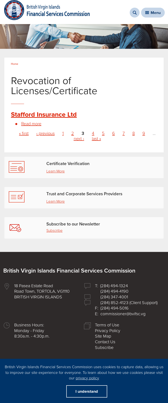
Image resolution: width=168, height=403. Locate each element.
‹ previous (45, 133)
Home (14, 64)
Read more (31, 124)
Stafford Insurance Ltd (44, 115)
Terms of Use (107, 325)
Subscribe (54, 230)
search (135, 13)
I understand (86, 391)
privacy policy (87, 378)
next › (79, 138)
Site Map (103, 336)
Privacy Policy (107, 330)
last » (96, 138)
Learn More (55, 171)
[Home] (47, 10)
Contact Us (105, 342)
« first (24, 133)
